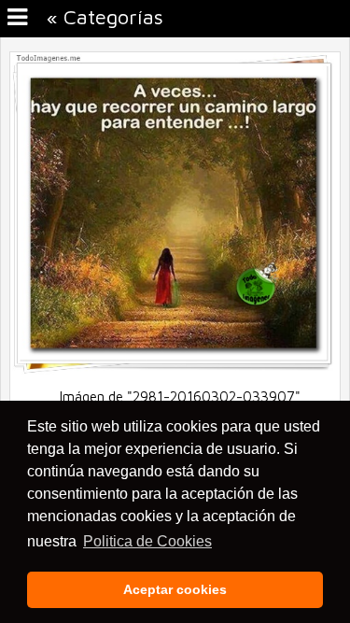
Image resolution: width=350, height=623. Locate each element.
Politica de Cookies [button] (147, 541)
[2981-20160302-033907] (175, 369)
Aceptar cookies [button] (175, 589)
